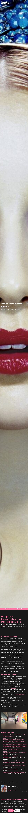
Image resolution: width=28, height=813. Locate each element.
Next (26, 791)
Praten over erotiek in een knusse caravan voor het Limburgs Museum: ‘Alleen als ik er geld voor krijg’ (15, 746)
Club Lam (13, 688)
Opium (4, 738)
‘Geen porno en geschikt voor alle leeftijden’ (14, 765)
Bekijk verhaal (12, 790)
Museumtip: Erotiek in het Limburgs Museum (13, 772)
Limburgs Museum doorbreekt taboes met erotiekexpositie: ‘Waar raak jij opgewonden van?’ (14, 741)
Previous (23, 791)
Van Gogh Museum (20, 694)
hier (5, 624)
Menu (17, 810)
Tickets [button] (10, 810)
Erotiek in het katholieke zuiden (10, 769)
